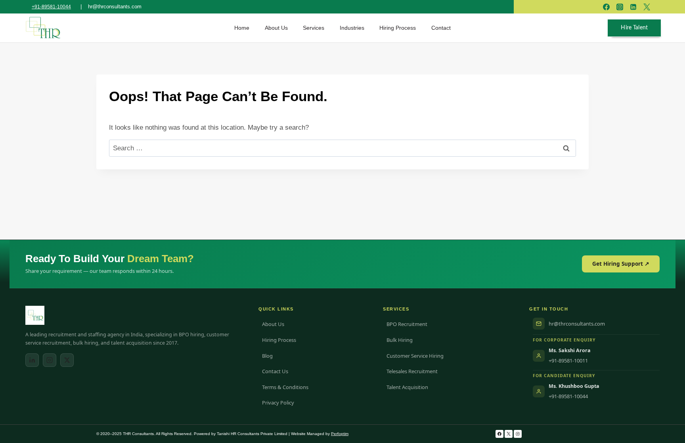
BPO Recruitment (407, 324)
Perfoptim (339, 433)
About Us (276, 28)
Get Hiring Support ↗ (620, 263)
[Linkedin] (633, 6)
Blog (267, 355)
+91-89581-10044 (51, 7)
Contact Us (275, 371)
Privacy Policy (278, 402)
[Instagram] (49, 360)
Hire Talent (634, 28)
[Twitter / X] (67, 360)
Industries (352, 28)
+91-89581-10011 (568, 360)
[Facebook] (499, 434)
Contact (441, 28)
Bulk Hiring (400, 339)
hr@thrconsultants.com (577, 323)
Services (313, 28)
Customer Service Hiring (415, 355)
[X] (509, 434)
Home (241, 28)
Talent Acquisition (407, 387)
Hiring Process (397, 28)
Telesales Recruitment (412, 371)
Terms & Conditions (285, 387)
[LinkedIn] (32, 360)
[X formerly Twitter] (646, 6)
